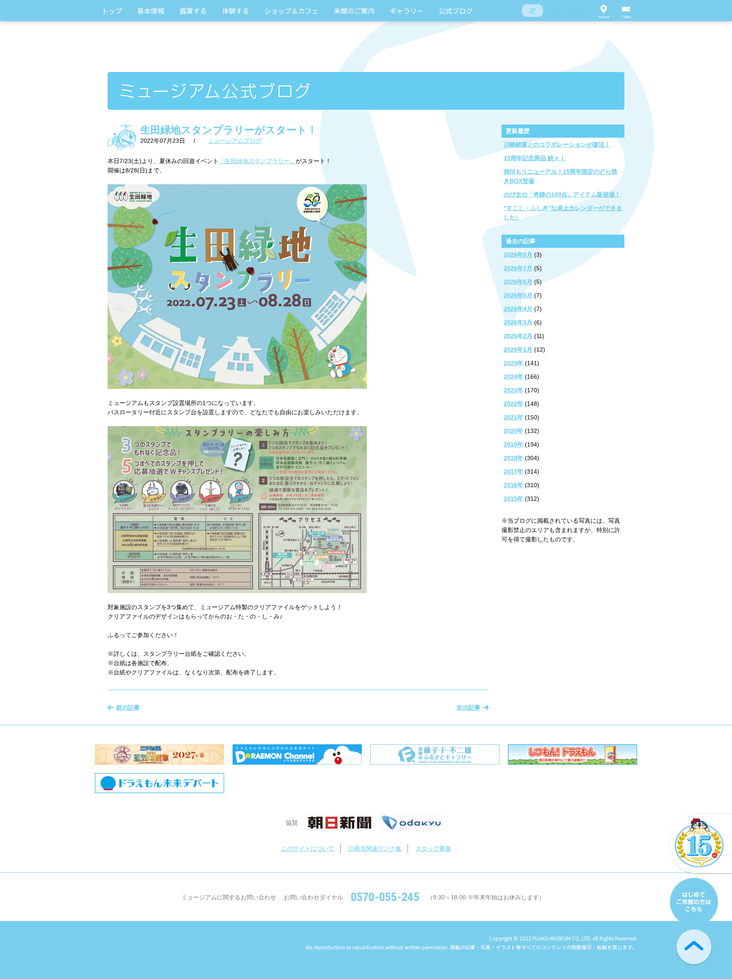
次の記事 (468, 707)
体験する (235, 11)
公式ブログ (456, 11)
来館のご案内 (354, 11)
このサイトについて (307, 848)
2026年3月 (518, 322)
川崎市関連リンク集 (375, 848)
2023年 (513, 390)
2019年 (513, 444)
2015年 (513, 498)
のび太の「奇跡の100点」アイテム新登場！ (562, 194)
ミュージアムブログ (234, 140)
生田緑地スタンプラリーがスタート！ (228, 130)
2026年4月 (518, 308)
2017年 (513, 471)
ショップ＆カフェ (291, 11)
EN (556, 10)
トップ (112, 11)
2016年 (513, 485)
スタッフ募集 (433, 848)
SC (578, 10)
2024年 (513, 376)
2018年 (513, 458)
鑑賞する (193, 11)
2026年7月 (518, 268)
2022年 (513, 403)
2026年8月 (518, 254)
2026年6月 (518, 281)
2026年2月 (518, 336)
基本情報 (150, 11)
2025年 (513, 363)
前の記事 (128, 707)
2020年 (513, 430)
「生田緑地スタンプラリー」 (257, 161)
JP (532, 10)
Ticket (626, 10)
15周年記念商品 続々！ (535, 158)
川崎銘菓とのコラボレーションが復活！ (557, 144)
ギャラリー (407, 11)
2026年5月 (518, 295)
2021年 (513, 417)
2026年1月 (518, 349)
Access (603, 10)
